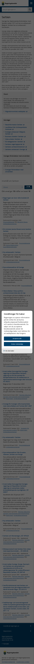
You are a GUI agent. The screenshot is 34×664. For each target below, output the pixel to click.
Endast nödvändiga (17, 344)
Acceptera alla (17, 338)
